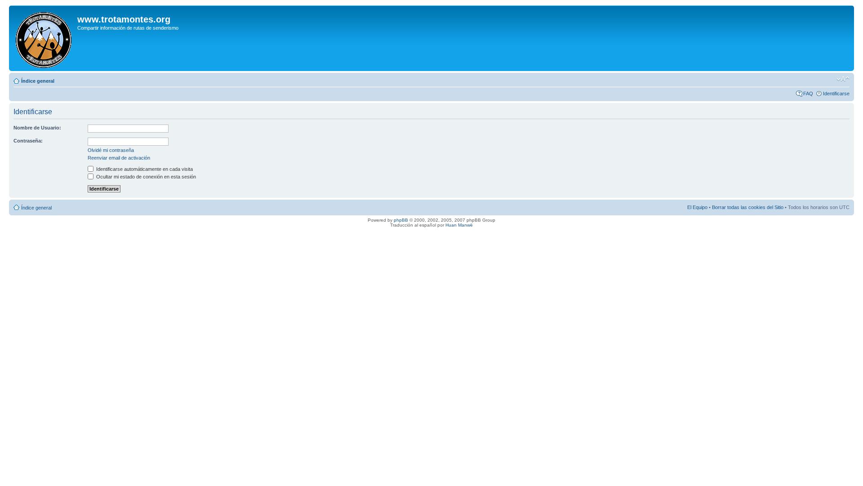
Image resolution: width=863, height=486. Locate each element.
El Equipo (697, 207)
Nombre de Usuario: (37, 127)
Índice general (37, 81)
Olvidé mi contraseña (111, 150)
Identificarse (836, 93)
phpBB (401, 220)
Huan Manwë (459, 225)
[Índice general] (44, 38)
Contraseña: (28, 140)
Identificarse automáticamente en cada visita (144, 169)
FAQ (808, 93)
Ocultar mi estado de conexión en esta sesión (145, 176)
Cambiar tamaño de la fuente (843, 79)
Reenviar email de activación (119, 158)
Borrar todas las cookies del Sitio (747, 207)
